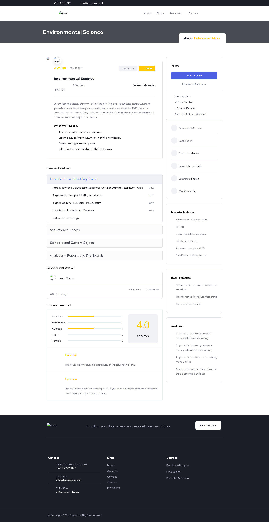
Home (187, 38)
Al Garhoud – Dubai (67, 491)
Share (148, 68)
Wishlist (129, 68)
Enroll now (194, 75)
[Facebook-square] (201, 515)
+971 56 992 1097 (66, 468)
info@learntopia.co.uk (68, 479)
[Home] (63, 13)
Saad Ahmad (94, 515)
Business (137, 85)
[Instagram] (213, 3)
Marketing (149, 85)
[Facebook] (208, 3)
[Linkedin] (219, 3)
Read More (208, 425)
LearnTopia (60, 67)
